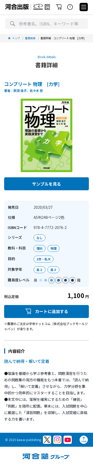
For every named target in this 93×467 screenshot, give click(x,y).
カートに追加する (51, 311)
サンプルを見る (46, 184)
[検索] (12, 23)
